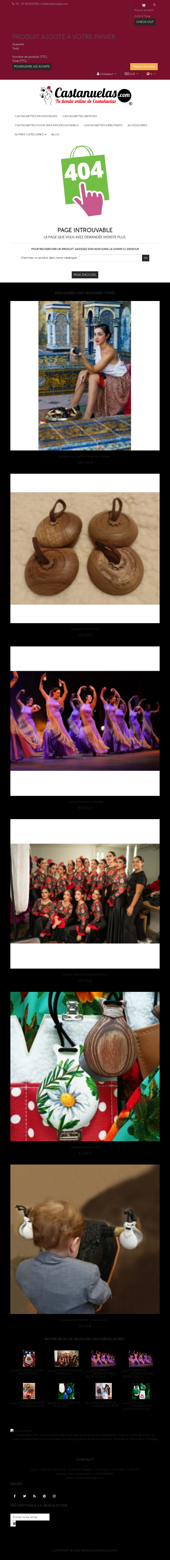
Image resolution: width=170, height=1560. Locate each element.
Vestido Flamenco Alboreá (85, 801)
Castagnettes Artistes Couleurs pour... (85, 1319)
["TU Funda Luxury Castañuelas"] (29, 1358)
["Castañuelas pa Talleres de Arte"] (29, 1391)
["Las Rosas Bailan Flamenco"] (66, 1358)
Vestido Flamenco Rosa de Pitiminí (85, 974)
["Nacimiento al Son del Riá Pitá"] (103, 1391)
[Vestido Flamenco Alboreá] (85, 721)
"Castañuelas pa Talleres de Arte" (33, 1404)
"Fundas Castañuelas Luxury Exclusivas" (137, 1406)
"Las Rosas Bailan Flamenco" (69, 1372)
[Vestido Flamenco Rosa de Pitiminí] (85, 893)
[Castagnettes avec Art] (85, 1066)
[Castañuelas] (85, 95)
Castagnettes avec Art (85, 1147)
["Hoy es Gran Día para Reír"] (66, 1391)
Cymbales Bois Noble (85, 629)
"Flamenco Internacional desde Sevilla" (100, 1373)
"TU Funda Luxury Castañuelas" (30, 1372)
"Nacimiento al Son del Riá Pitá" (105, 1404)
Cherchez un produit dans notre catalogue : (50, 257)
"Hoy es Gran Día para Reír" (67, 1404)
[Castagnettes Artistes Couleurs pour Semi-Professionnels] (85, 1239)
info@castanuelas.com (89, 1477)
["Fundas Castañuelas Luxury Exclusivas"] (141, 1391)
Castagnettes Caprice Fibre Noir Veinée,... (85, 456)
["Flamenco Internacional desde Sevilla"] (103, 1358)
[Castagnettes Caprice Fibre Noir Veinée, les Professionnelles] (85, 375)
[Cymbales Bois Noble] (85, 548)
